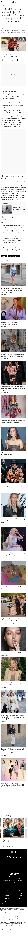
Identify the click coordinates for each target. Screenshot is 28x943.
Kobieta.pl (20, 893)
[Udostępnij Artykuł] (17, 60)
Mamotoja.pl (6, 898)
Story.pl (20, 903)
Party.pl (6, 890)
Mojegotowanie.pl (6, 901)
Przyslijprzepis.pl (20, 895)
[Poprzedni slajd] (1, 828)
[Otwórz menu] (1, 1)
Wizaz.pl (20, 901)
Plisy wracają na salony (9, 91)
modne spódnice (14, 256)
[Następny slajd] (26, 828)
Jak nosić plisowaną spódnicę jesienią (13, 94)
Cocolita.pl (7, 895)
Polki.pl (20, 890)
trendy (4, 256)
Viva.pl (20, 898)
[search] (25, 1)
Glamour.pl (7, 893)
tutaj (10, 929)
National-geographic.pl (6, 903)
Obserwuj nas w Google (8, 60)
